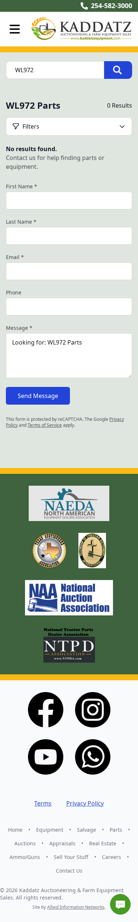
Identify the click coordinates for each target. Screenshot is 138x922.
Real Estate (102, 843)
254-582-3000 (111, 5)
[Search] (118, 70)
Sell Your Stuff (71, 856)
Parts (116, 829)
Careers (111, 856)
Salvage (86, 829)
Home (15, 829)
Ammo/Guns (25, 856)
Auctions (25, 843)
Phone (13, 292)
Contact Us (69, 870)
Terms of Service (45, 425)
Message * (19, 327)
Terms (43, 803)
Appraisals (62, 843)
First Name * (21, 186)
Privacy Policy (85, 803)
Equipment (49, 829)
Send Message (38, 396)
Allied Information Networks (76, 907)
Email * (15, 257)
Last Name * (21, 221)
